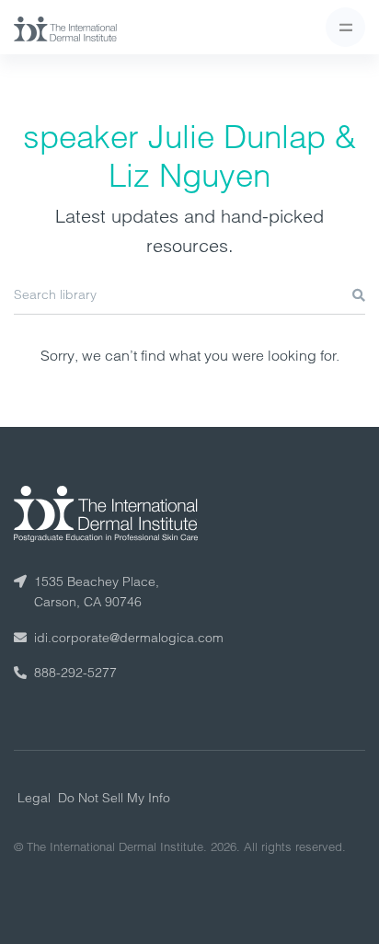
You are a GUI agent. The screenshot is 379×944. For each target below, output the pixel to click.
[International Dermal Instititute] (65, 27)
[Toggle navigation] (345, 27)
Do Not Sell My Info (114, 797)
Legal (34, 797)
